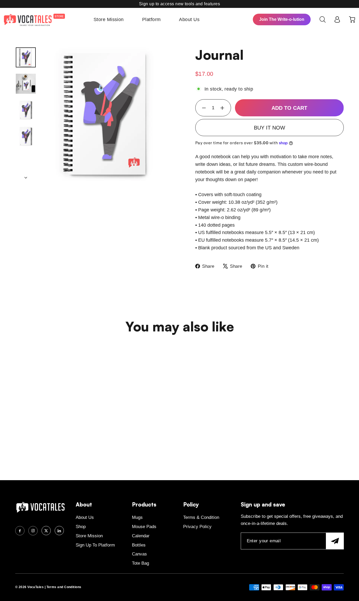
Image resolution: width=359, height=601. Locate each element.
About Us (189, 19)
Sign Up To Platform (95, 545)
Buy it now (269, 128)
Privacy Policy (197, 526)
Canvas (139, 554)
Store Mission (109, 19)
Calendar (141, 535)
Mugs (137, 517)
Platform (151, 19)
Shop (81, 526)
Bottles (139, 545)
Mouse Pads (144, 526)
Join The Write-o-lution (281, 19)
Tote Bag (140, 563)
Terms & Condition (201, 517)
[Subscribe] (335, 541)
